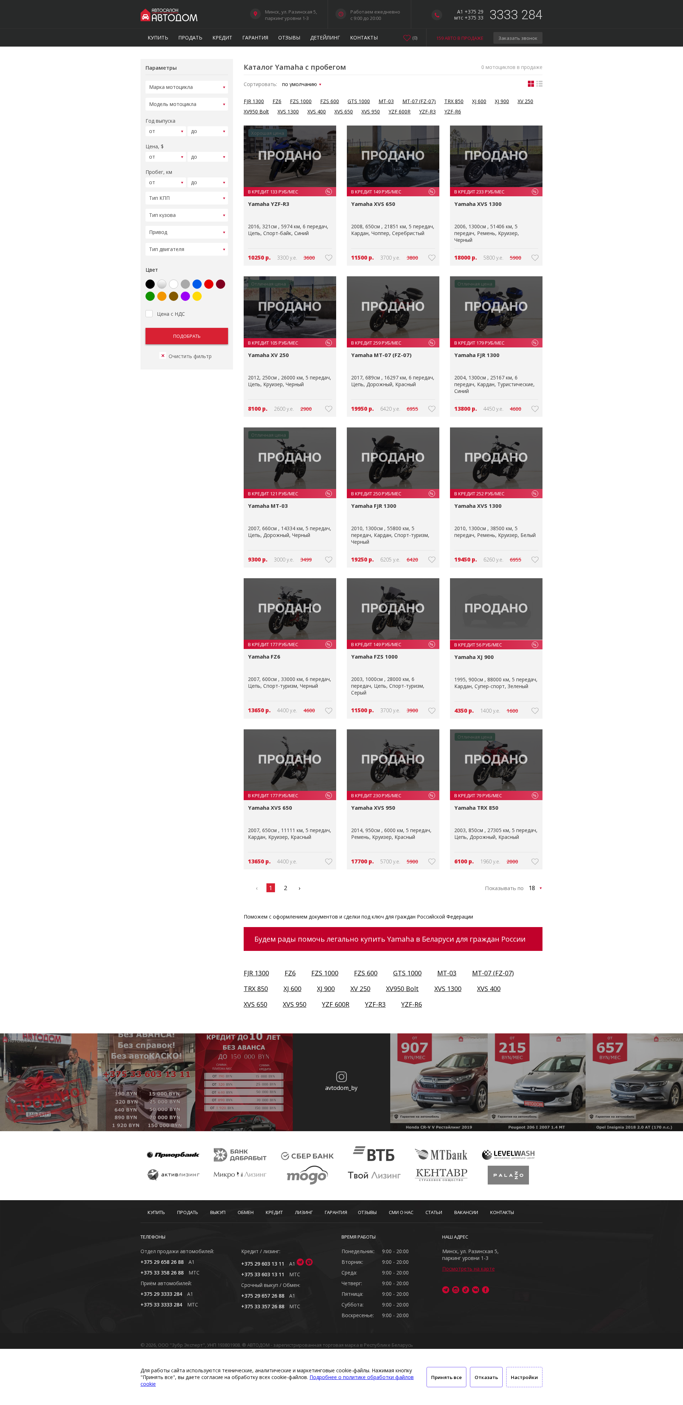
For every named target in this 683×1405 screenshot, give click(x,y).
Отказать (486, 1377)
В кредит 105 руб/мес (289, 343)
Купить (158, 37)
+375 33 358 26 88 (162, 1272)
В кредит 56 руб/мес (495, 645)
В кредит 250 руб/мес (392, 493)
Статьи (433, 1212)
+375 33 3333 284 (161, 1304)
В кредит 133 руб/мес (289, 191)
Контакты (364, 37)
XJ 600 (479, 101)
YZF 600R (399, 111)
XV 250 (525, 101)
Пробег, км (158, 172)
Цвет (151, 269)
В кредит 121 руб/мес (289, 493)
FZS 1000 (301, 101)
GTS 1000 (359, 101)
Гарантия (255, 37)
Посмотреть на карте (468, 1268)
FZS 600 (329, 101)
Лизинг (304, 1212)
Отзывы (289, 37)
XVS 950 (370, 111)
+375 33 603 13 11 (262, 1274)
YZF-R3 (427, 111)
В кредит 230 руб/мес (392, 795)
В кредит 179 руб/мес (495, 343)
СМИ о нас (401, 1212)
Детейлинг (325, 37)
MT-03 (386, 101)
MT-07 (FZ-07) (419, 101)
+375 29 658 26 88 (162, 1261)
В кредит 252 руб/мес (495, 493)
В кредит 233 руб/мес (495, 191)
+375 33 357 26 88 (262, 1306)
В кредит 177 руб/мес (289, 644)
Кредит (222, 37)
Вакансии (466, 1212)
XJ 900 (502, 101)
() (414, 37)
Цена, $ (154, 146)
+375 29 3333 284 (161, 1293)
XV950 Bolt (256, 111)
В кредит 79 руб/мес (495, 795)
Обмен (246, 1212)
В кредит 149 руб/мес (392, 191)
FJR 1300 (254, 101)
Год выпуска (160, 120)
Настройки (524, 1377)
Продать (190, 37)
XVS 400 (316, 111)
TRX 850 (454, 101)
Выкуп (218, 1212)
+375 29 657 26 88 (262, 1295)
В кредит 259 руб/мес (392, 343)
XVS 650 (343, 111)
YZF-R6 (452, 111)
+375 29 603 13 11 (262, 1263)
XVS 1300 (288, 111)
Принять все (446, 1377)
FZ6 (276, 101)
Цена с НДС (171, 313)
